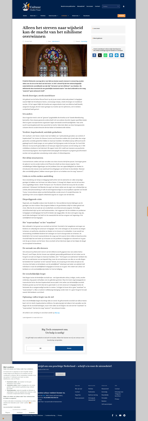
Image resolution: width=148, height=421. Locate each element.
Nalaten (104, 401)
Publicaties (91, 392)
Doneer (121, 16)
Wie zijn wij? (78, 389)
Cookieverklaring (50, 415)
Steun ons (75, 16)
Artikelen (64, 16)
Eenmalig (104, 392)
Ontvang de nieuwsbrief (91, 399)
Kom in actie (52, 16)
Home (25, 16)
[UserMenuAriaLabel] (123, 6)
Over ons (33, 16)
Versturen (60, 374)
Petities (43, 16)
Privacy (117, 399)
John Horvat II (55, 41)
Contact (97, 6)
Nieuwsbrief (80, 6)
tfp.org (57, 313)
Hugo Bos (78, 395)
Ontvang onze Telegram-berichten (119, 394)
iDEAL (44, 395)
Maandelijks (105, 395)
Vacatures (86, 16)
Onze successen (79, 398)
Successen (90, 6)
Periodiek (104, 398)
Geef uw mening (93, 395)
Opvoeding (84, 41)
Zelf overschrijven (107, 404)
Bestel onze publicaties (68, 6)
